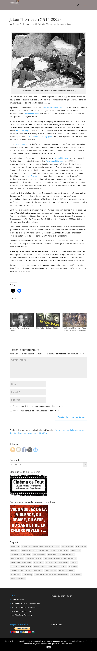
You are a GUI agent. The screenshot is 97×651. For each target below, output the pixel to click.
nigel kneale (73, 566)
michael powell (51, 566)
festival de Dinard (17, 558)
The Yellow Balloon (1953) (47, 328)
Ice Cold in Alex (62, 158)
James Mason (38, 562)
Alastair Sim (15, 546)
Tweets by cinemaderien (61, 596)
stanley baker (51, 574)
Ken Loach (14, 566)
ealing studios (53, 554)
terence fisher (63, 574)
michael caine (39, 566)
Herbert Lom (15, 562)
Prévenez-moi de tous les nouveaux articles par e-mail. (36, 411)
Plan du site (56, 625)
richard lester (15, 574)
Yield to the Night (22, 130)
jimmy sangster (51, 562)
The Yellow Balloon (32, 113)
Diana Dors (15, 554)
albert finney (26, 546)
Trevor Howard (76, 574)
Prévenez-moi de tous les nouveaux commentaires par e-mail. (39, 406)
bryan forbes (26, 550)
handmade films (70, 558)
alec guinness (38, 546)
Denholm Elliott (62, 550)
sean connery (27, 574)
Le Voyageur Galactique (21, 611)
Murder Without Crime (54, 107)
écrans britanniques (18, 578)
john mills (74, 562)
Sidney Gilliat (39, 574)
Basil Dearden (81, 546)
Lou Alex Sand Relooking (21, 615)
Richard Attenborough (66, 570)
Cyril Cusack (50, 550)
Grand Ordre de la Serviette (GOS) (25, 603)
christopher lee (38, 550)
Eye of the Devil (33, 176)
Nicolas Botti (18, 24)
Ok (48, 647)
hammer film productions (53, 558)
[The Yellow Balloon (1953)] (48, 320)
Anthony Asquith (67, 546)
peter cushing (26, 570)
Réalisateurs (51, 24)
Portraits (41, 24)
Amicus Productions (52, 546)
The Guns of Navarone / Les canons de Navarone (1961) (74, 329)
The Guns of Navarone (55, 161)
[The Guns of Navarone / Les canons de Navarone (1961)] (74, 320)
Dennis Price (75, 550)
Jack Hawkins (26, 562)
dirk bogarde (25, 554)
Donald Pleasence (39, 554)
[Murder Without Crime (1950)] (22, 320)
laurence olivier (25, 566)
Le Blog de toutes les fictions (23, 607)
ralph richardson (50, 570)
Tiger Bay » (20, 144)
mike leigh (62, 566)
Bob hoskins (15, 550)
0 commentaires (65, 24)
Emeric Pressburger (67, 554)
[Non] (94, 644)
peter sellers (37, 570)
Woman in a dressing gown (40, 136)
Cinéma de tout (18, 599)
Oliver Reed (15, 570)
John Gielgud (63, 562)
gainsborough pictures (33, 558)
